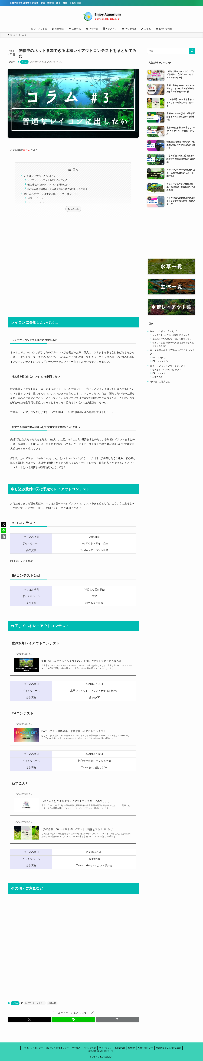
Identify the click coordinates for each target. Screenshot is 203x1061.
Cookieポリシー (145, 1048)
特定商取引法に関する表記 (168, 1048)
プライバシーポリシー (32, 1048)
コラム (24, 62)
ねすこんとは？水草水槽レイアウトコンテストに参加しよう (75, 801)
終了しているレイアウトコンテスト (168, 366)
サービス (76, 1048)
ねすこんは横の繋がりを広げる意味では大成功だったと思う (57, 189)
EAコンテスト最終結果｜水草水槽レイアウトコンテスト (73, 731)
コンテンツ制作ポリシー (57, 1048)
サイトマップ (105, 1048)
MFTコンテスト (35, 198)
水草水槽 (52, 1003)
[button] (29, 1019)
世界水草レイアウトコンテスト (166, 370)
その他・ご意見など (160, 381)
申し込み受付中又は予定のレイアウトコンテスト (51, 194)
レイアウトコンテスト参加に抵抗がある (47, 180)
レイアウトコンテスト (34, 1003)
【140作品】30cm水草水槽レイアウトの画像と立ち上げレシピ (77, 829)
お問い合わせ (89, 1048)
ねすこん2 (157, 377)
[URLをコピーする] (117, 1019)
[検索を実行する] (192, 51)
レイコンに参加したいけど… (39, 176)
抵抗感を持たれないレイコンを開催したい (48, 184)
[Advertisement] (73, 265)
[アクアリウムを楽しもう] (101, 16)
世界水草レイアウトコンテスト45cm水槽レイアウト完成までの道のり (81, 661)
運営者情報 (120, 1048)
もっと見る (73, 208)
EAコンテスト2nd (36, 202)
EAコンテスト (159, 373)
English (131, 1048)
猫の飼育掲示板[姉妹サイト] (101, 1051)
